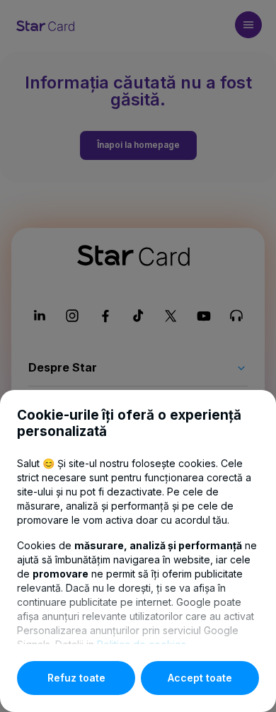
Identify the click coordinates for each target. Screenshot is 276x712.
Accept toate (200, 678)
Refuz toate (76, 678)
